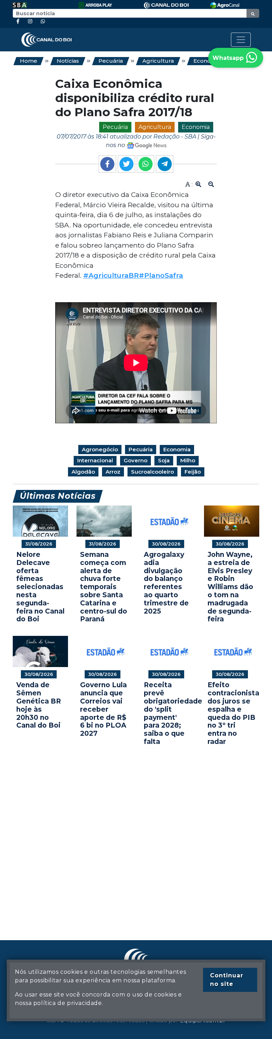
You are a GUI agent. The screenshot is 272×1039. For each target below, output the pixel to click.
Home (28, 60)
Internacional (95, 460)
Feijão (193, 471)
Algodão (83, 471)
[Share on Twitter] (126, 164)
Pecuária (110, 60)
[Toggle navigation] (241, 40)
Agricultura (158, 60)
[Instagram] (30, 21)
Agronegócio (100, 449)
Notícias (68, 60)
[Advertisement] (136, 832)
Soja (164, 460)
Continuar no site (226, 979)
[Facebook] (18, 21)
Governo (135, 460)
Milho (187, 460)
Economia (196, 127)
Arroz (113, 471)
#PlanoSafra (161, 275)
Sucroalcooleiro (152, 471)
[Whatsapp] (43, 21)
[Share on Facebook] (107, 164)
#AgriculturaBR (111, 275)
